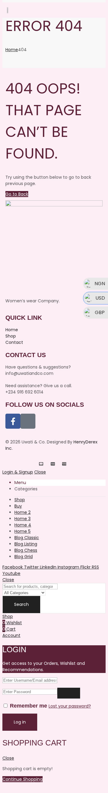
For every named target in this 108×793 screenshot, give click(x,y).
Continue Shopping (22, 779)
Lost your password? (70, 706)
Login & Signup (17, 472)
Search (21, 604)
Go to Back (16, 194)
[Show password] (68, 693)
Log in (20, 722)
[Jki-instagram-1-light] (27, 421)
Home (11, 50)
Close (40, 472)
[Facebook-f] (12, 421)
